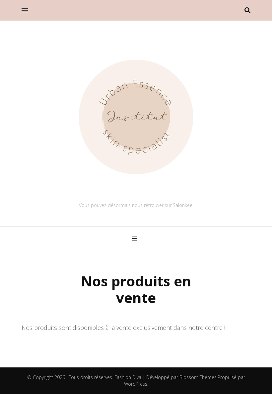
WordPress (135, 384)
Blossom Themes (198, 377)
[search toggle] (247, 10)
